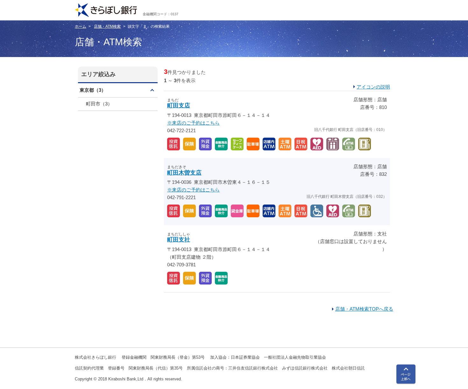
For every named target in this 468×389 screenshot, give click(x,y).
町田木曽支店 (184, 172)
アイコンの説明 (373, 87)
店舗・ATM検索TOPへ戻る (364, 309)
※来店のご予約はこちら (193, 123)
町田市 (99, 103)
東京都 (93, 90)
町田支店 (178, 105)
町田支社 (178, 239)
